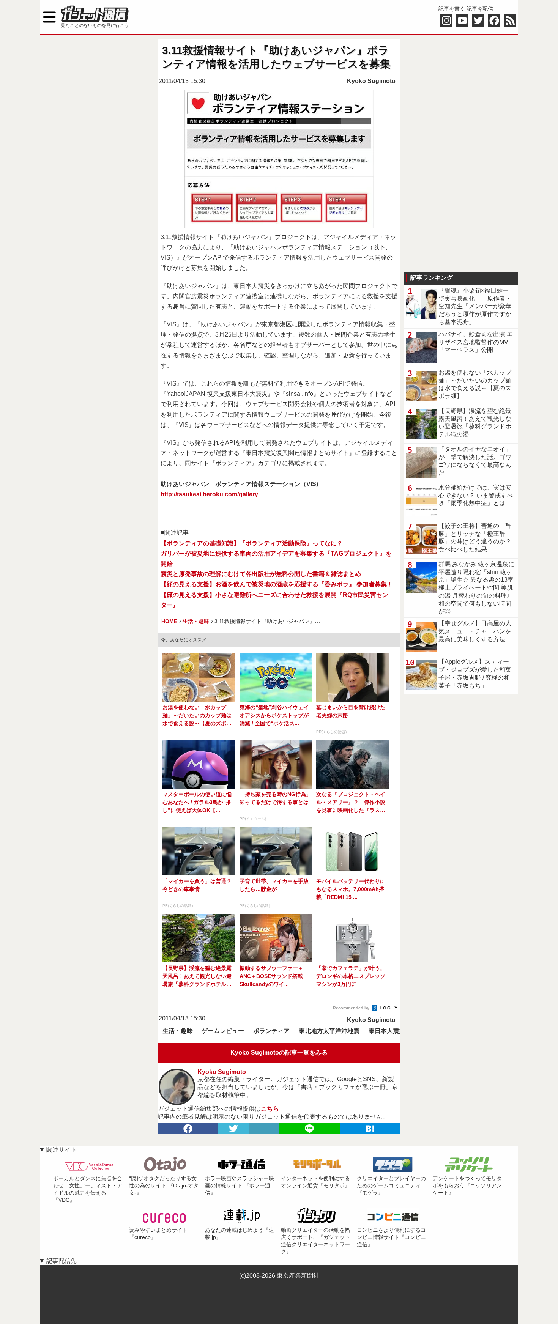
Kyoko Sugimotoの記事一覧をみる (279, 1052)
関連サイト (61, 1149)
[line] (309, 1128)
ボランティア (271, 1031)
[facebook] (188, 1128)
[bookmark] (370, 1128)
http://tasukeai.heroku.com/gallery (209, 494)
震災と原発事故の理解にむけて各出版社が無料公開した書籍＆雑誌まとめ (261, 574)
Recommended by (351, 1008)
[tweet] (233, 1128)
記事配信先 (61, 1261)
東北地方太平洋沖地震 (329, 1031)
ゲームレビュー (223, 1031)
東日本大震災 (387, 1031)
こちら (270, 1108)
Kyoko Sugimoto (371, 81)
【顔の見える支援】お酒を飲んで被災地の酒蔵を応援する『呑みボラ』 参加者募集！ (277, 584)
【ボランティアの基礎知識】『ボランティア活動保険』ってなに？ (252, 543)
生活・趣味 (177, 1031)
